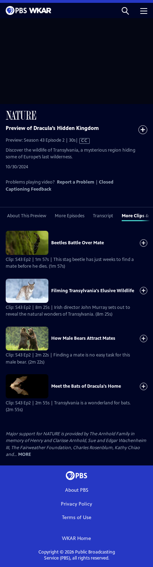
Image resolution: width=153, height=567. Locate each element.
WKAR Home (76, 538)
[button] (125, 10)
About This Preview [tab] (26, 216)
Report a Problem (75, 182)
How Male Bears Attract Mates (83, 338)
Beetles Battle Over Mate (77, 243)
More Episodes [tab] (69, 216)
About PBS (76, 490)
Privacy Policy (76, 504)
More (24, 454)
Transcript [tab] (103, 216)
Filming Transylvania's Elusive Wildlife (92, 291)
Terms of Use (76, 517)
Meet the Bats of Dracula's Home (86, 386)
